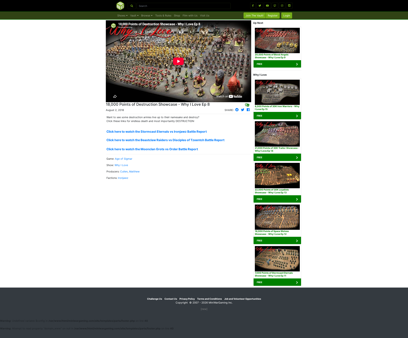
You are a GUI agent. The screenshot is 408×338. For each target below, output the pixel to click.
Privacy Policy (187, 298)
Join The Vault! (254, 15)
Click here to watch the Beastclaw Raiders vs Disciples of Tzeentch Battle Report (165, 140)
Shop (177, 15)
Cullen (124, 171)
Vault (133, 15)
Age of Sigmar (123, 158)
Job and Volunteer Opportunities (242, 298)
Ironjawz (123, 177)
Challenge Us (154, 298)
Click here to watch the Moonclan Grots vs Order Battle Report (152, 149)
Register (273, 15)
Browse (146, 15)
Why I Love (121, 165)
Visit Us (204, 15)
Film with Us (190, 15)
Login (286, 15)
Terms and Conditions (209, 298)
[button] (253, 6)
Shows (121, 15)
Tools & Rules (163, 15)
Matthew (134, 171)
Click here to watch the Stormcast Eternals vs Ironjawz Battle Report (156, 131)
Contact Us (170, 298)
